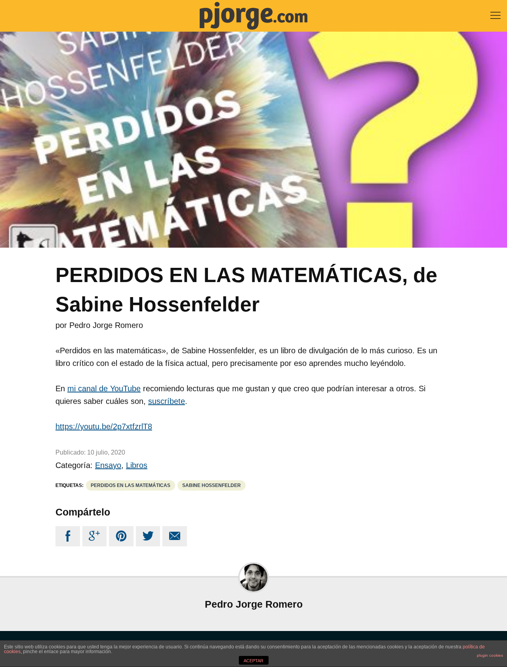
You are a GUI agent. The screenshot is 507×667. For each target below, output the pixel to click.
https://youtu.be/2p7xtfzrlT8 (103, 426)
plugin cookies (490, 655)
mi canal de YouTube (104, 388)
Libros (136, 465)
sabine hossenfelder (211, 485)
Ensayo (108, 465)
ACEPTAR (253, 660)
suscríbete (166, 401)
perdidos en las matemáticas (130, 485)
